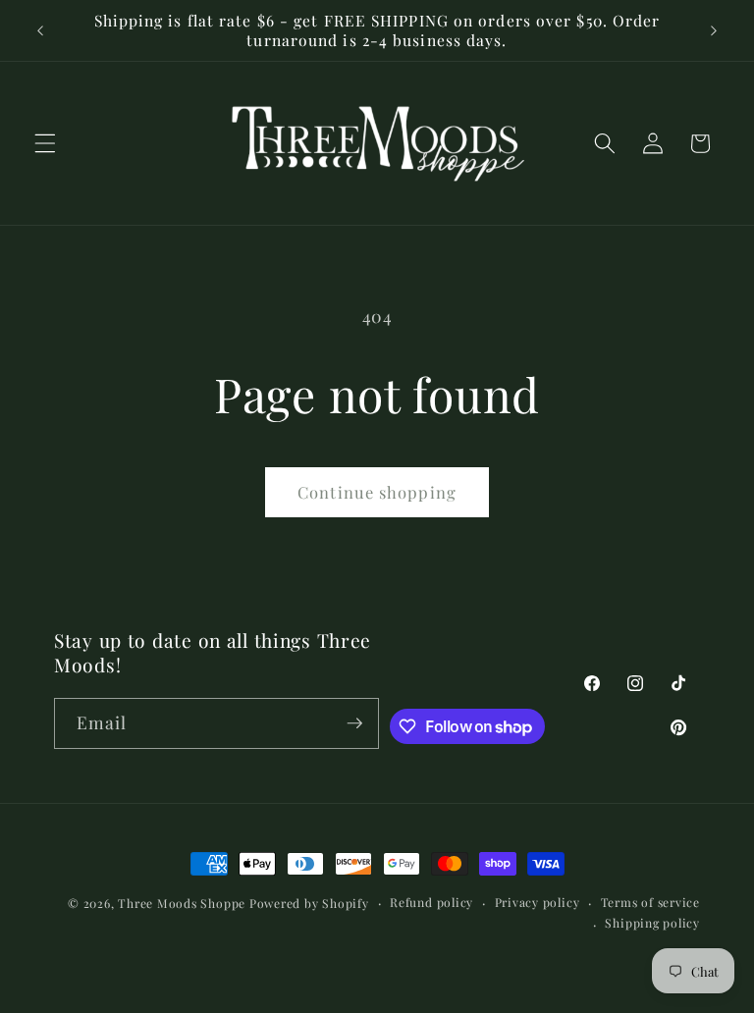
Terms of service (650, 902)
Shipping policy (652, 923)
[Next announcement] (713, 30)
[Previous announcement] (40, 30)
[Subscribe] (354, 723)
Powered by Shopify (309, 903)
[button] (45, 143)
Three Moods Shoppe (181, 903)
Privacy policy (537, 902)
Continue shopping (377, 492)
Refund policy (431, 902)
